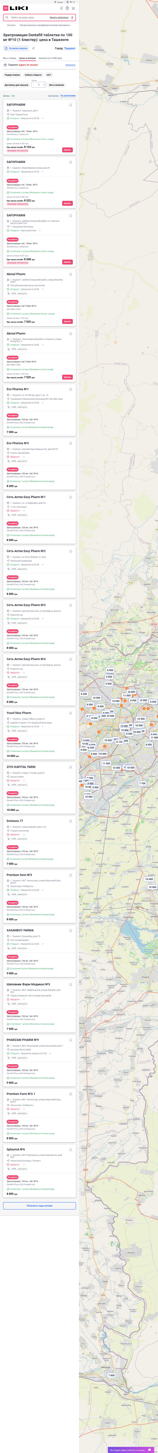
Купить (67, 150)
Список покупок (67, 8)
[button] (141, 721)
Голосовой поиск (72, 17)
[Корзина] (73, 8)
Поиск (6, 17)
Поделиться (33, 48)
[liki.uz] (19, 8)
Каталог (11, 25)
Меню (5, 8)
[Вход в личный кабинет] (61, 8)
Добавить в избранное (71, 105)
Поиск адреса (5, 65)
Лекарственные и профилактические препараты (45, 25)
